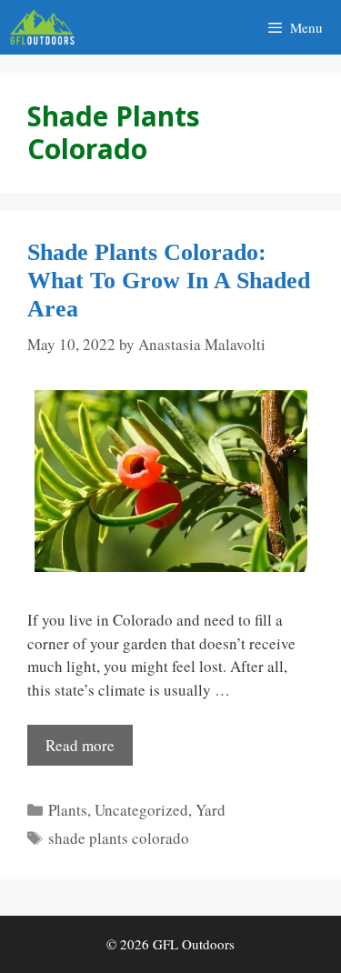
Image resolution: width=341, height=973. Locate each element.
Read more (80, 745)
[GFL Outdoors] (47, 27)
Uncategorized (141, 809)
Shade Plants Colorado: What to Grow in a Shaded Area (168, 280)
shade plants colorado (118, 838)
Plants (67, 809)
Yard (211, 809)
